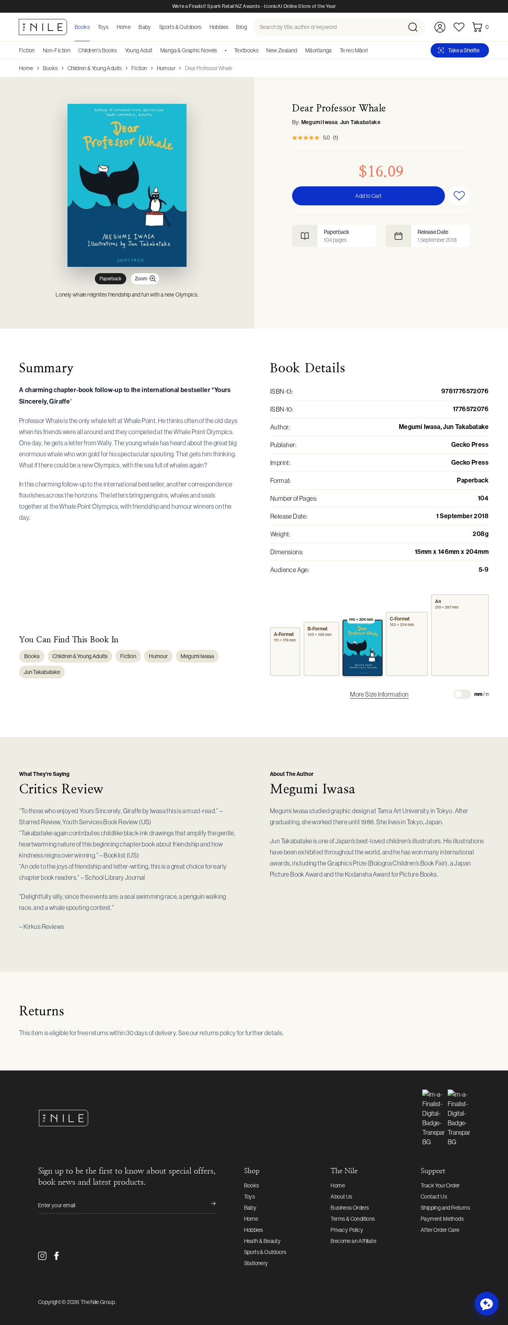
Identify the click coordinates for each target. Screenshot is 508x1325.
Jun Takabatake (360, 122)
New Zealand (281, 50)
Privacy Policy (347, 1230)
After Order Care (440, 1230)
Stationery (256, 1263)
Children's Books (97, 50)
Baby (250, 1207)
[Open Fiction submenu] (38, 50)
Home (26, 68)
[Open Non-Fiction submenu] (73, 50)
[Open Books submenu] (92, 27)
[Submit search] (416, 27)
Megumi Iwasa (319, 122)
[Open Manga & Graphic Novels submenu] (220, 50)
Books (50, 68)
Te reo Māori (354, 50)
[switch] (462, 694)
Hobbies (253, 1230)
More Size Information (379, 694)
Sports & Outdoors (265, 1252)
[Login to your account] (440, 27)
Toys (249, 1196)
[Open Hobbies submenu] (230, 27)
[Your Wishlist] (459, 27)
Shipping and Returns (445, 1207)
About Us (341, 1196)
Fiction (27, 50)
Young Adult (138, 50)
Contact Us (434, 1196)
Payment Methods (442, 1219)
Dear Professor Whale (208, 68)
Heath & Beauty (262, 1241)
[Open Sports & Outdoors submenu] (204, 27)
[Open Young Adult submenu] (155, 50)
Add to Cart (368, 196)
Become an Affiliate (353, 1241)
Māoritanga (318, 50)
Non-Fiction (56, 50)
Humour (166, 68)
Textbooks (246, 50)
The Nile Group (98, 1302)
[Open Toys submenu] (111, 27)
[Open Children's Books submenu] (120, 50)
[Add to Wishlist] (459, 195)
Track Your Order (440, 1185)
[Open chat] (486, 1303)
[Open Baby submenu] (153, 27)
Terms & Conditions (353, 1219)
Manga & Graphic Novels (188, 50)
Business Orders (350, 1207)
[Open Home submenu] (133, 27)
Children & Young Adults (94, 68)
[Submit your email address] (208, 1205)
